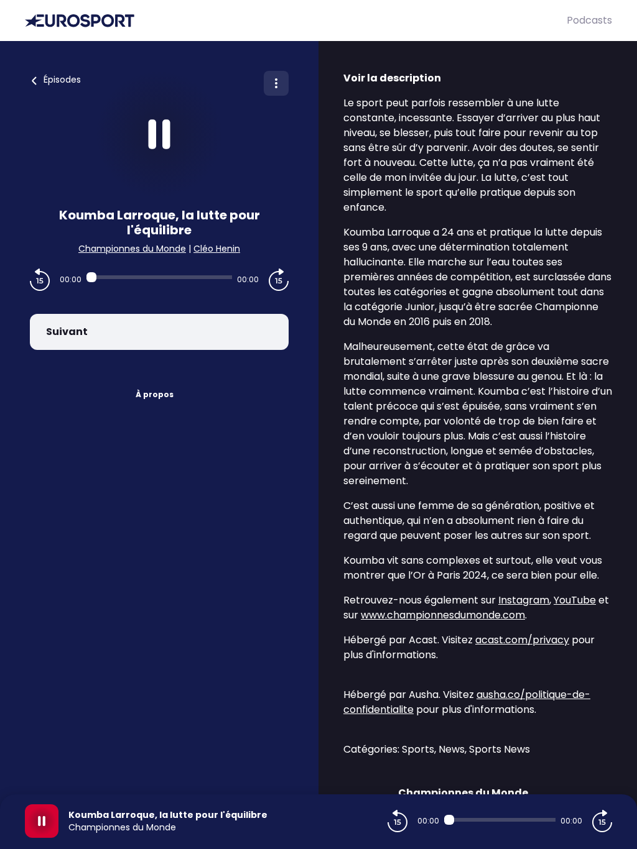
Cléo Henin (216, 248)
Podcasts (589, 20)
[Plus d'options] (276, 83)
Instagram (523, 600)
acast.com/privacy (522, 640)
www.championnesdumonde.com (443, 615)
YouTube (575, 600)
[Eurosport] (296, 20)
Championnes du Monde (132, 248)
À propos (155, 394)
